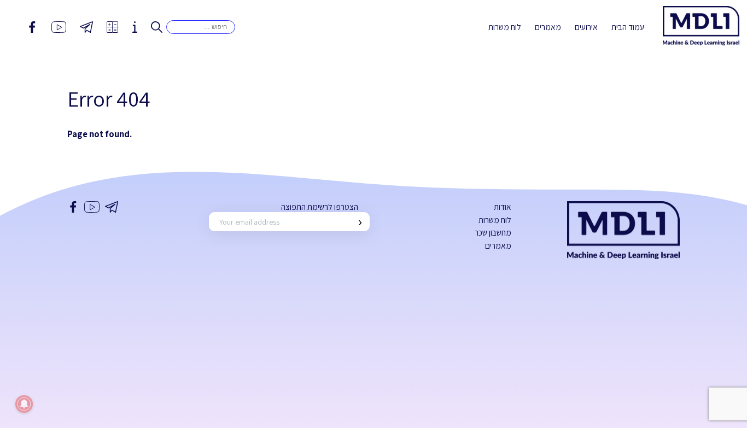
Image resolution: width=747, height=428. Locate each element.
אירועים (586, 26)
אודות (502, 206)
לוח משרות (504, 26)
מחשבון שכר (493, 232)
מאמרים (548, 26)
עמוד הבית (627, 26)
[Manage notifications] (24, 404)
